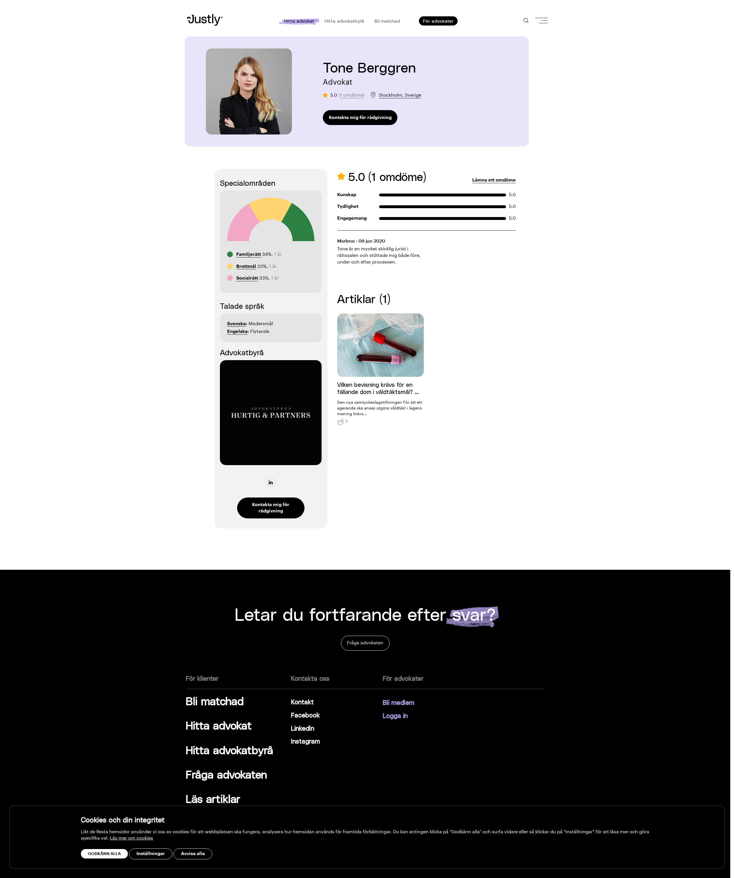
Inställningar (150, 853)
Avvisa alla (193, 853)
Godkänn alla (104, 854)
